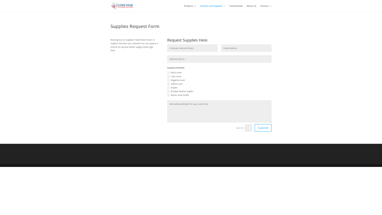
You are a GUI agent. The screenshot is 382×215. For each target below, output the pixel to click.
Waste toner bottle (180, 95)
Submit (263, 128)
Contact (264, 6)
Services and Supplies (211, 6)
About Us (251, 6)
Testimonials (236, 6)
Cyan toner (176, 76)
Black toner (176, 72)
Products (188, 6)
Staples (174, 87)
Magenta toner (178, 80)
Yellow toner (177, 83)
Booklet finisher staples (182, 91)
